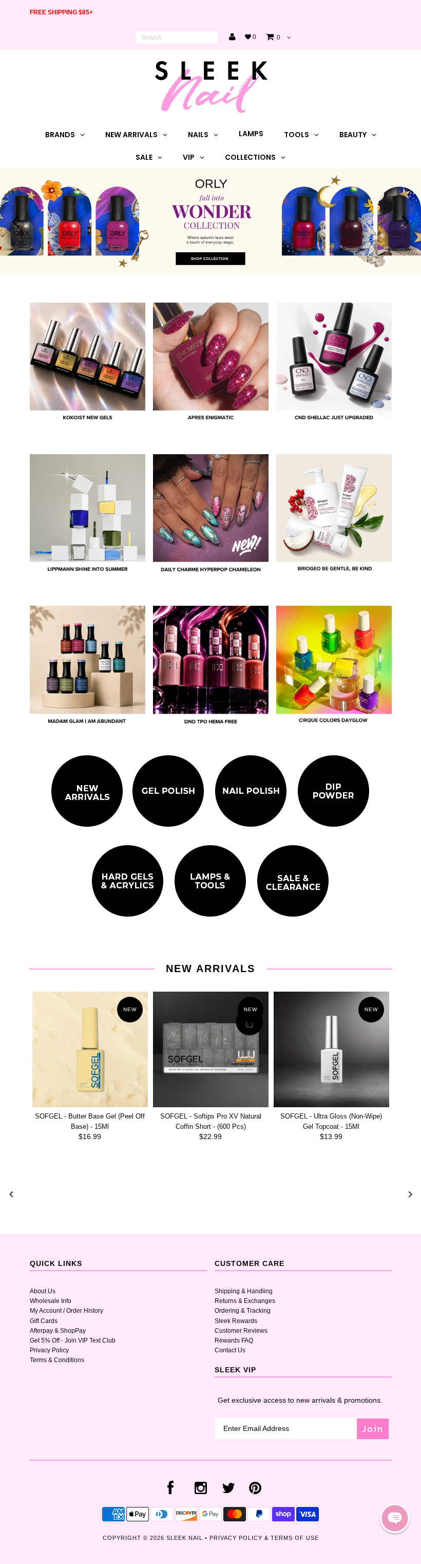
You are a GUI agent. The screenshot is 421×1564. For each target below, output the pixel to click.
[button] (395, 1518)
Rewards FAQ (234, 1340)
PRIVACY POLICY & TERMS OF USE (264, 1538)
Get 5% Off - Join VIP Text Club (73, 1340)
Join (373, 1429)
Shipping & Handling (244, 1291)
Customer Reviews (241, 1330)
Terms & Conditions (57, 1360)
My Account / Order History (66, 1310)
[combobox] (177, 37)
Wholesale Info (50, 1301)
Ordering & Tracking (243, 1310)
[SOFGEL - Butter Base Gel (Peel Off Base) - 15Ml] (90, 1049)
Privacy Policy (49, 1350)
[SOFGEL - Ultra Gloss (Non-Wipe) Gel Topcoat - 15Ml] (331, 1049)
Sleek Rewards (236, 1321)
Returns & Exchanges (245, 1301)
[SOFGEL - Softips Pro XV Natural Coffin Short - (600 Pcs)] (211, 1049)
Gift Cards (44, 1321)
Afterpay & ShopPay (58, 1330)
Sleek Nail (184, 1538)
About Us (42, 1291)
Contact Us (230, 1350)
